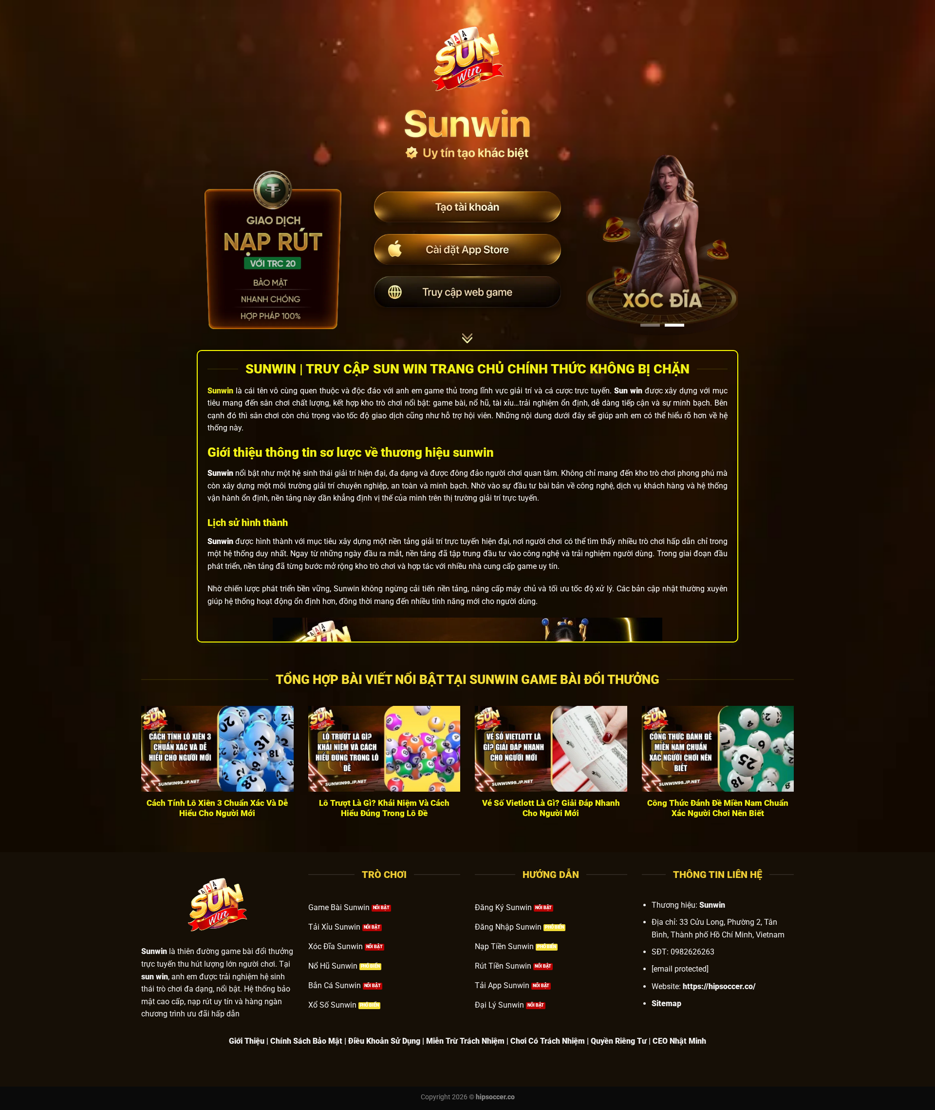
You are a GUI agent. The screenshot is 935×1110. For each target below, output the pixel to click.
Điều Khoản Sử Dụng (384, 1041)
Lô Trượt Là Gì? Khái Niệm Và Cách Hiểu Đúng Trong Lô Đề (384, 808)
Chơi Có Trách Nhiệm (547, 1041)
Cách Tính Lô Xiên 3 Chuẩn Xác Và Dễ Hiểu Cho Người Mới (217, 808)
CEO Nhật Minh (679, 1041)
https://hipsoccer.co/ (719, 986)
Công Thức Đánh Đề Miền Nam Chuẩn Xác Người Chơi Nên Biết (717, 808)
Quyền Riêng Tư (619, 1041)
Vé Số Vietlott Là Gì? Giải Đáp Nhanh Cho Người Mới (551, 808)
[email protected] (680, 969)
